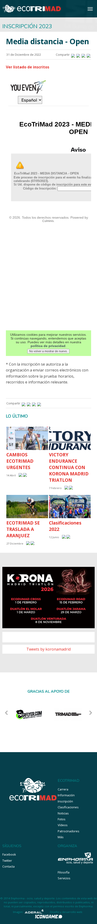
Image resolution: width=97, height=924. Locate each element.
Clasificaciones (68, 807)
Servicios (64, 878)
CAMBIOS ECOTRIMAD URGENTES (19, 460)
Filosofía (63, 872)
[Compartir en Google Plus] (83, 54)
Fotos (61, 819)
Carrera (63, 789)
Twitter (7, 860)
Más (61, 837)
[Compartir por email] (88, 54)
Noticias (63, 813)
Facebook (9, 854)
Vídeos (63, 825)
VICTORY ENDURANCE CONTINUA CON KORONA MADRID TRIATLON (69, 467)
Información (66, 795)
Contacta (8, 866)
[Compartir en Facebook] (73, 54)
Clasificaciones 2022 (65, 526)
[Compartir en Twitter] (78, 54)
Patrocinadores (68, 831)
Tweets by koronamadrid (48, 649)
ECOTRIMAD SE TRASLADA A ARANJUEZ (23, 529)
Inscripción (65, 801)
